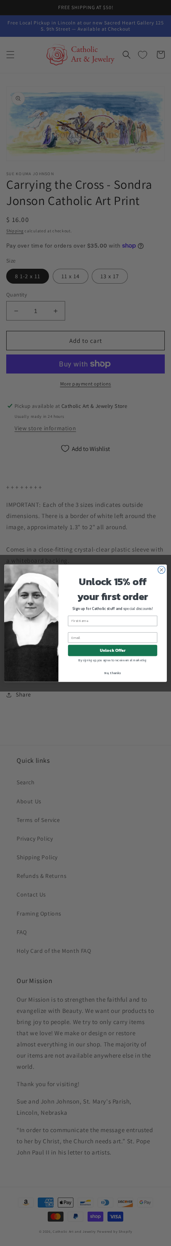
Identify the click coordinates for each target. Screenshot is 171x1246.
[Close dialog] (161, 570)
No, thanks (112, 672)
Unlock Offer (113, 650)
